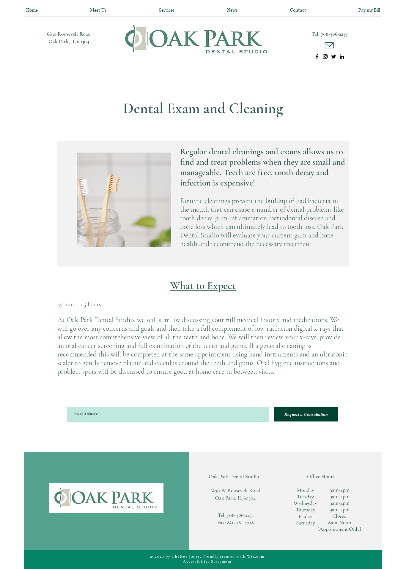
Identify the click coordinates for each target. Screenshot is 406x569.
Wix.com (256, 556)
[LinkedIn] (342, 56)
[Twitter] (334, 56)
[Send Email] (329, 45)
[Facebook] (317, 56)
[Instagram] (325, 56)
